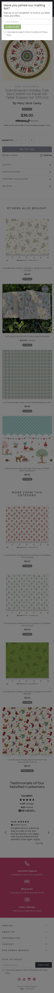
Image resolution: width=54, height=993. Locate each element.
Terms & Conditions (32, 32)
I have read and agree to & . (27, 33)
